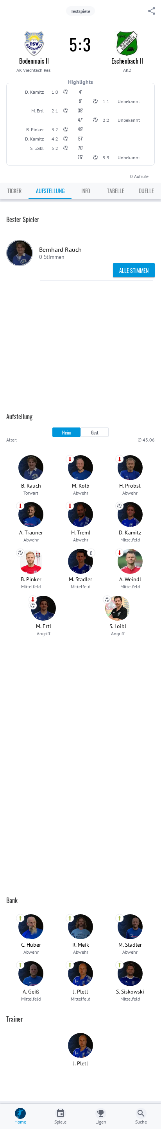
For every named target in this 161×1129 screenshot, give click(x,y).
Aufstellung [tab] (50, 191)
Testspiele (80, 11)
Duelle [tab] (146, 191)
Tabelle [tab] (115, 191)
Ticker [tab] (14, 191)
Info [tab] (85, 191)
